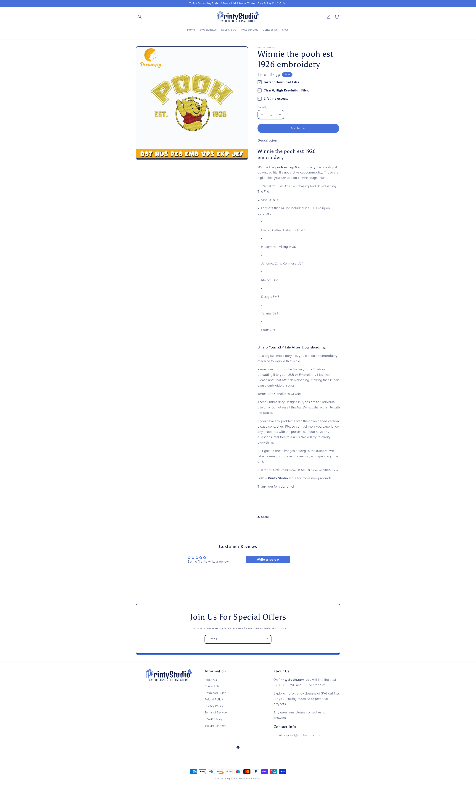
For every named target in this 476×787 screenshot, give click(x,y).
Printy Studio (231, 778)
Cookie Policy (214, 719)
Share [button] (265, 516)
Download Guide (215, 693)
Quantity (263, 107)
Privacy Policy (214, 706)
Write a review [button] (268, 559)
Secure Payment (215, 725)
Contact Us (212, 686)
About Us (211, 679)
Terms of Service (216, 712)
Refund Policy (214, 699)
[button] (140, 17)
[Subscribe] (267, 639)
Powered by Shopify (250, 778)
